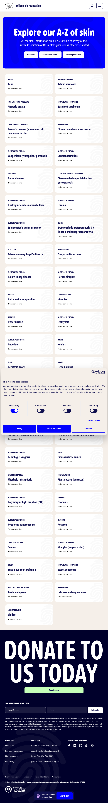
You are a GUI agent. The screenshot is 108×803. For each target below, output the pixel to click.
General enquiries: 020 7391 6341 (44, 746)
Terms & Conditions (42, 777)
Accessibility (28, 777)
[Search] (92, 6)
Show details (94, 420)
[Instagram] (80, 745)
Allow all (88, 429)
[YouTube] (92, 745)
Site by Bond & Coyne (12, 777)
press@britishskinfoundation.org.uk (45, 761)
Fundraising (9, 761)
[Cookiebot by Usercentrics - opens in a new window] (93, 372)
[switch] (41, 411)
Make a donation (11, 756)
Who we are (9, 746)
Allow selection (54, 429)
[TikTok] (86, 745)
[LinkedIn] (74, 745)
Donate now (54, 690)
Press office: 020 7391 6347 (42, 756)
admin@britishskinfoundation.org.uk (45, 751)
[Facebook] (69, 745)
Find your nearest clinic (14, 751)
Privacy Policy (56, 777)
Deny (19, 429)
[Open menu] (99, 6)
